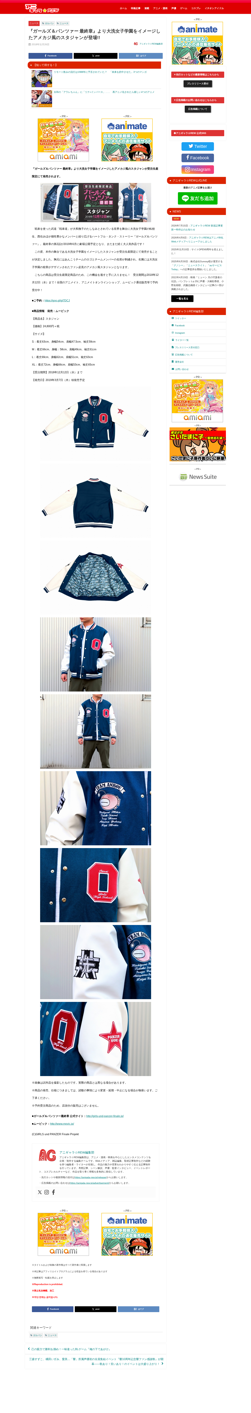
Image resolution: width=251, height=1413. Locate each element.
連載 (146, 8)
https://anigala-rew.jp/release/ (91, 1177)
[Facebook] (53, 1192)
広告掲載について (197, 109)
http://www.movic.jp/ (62, 1123)
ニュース (34, 23)
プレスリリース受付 (197, 83)
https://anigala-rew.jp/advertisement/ (89, 1183)
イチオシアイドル (214, 8)
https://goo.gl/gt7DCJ (57, 300)
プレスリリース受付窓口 (187, 347)
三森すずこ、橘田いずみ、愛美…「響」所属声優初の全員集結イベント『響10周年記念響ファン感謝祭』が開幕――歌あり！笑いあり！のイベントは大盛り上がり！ (96, 1361)
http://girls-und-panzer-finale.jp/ (105, 1116)
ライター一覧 (182, 340)
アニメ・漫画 (160, 8)
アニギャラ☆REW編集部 (151, 44)
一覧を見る (182, 298)
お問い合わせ (182, 369)
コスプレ (196, 8)
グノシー (178, 265)
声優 (173, 8)
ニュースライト (196, 265)
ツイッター (180, 318)
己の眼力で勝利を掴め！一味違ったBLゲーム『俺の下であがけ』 (71, 1349)
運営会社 (179, 362)
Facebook (180, 325)
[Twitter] (39, 1192)
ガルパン (49, 23)
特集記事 (136, 8)
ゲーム (183, 8)
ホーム (123, 8)
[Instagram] (46, 1192)
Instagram (180, 333)
